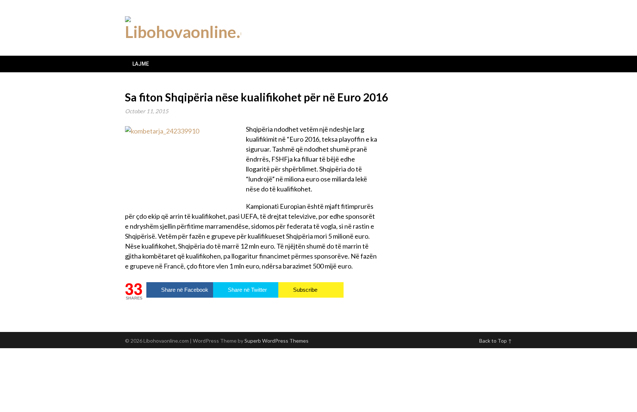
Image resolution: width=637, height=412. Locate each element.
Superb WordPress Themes (276, 340)
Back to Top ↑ (495, 340)
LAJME (140, 64)
